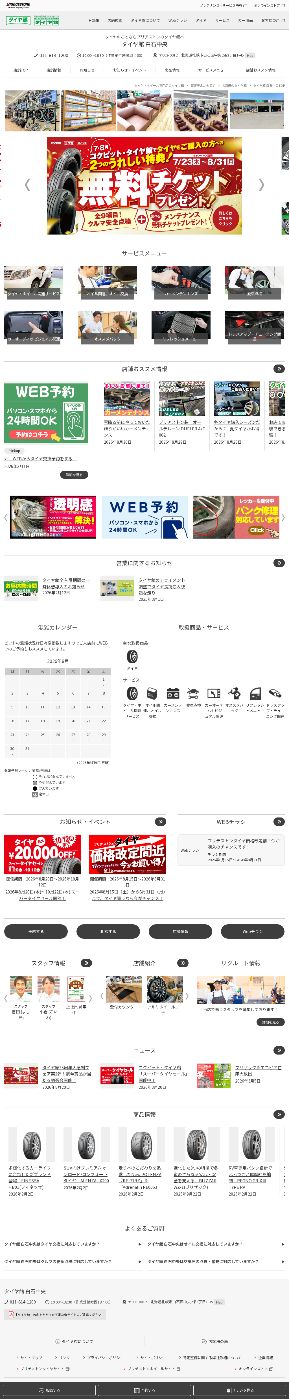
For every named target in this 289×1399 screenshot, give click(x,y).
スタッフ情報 (48, 963)
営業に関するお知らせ (144, 563)
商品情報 (172, 70)
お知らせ (87, 70)
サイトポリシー (153, 1357)
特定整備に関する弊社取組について (212, 1357)
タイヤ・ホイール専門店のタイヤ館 (159, 85)
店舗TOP (21, 70)
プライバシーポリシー (105, 1357)
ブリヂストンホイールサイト (151, 1368)
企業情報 (265, 1357)
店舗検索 (115, 20)
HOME (94, 20)
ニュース (144, 1050)
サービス (222, 20)
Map (250, 55)
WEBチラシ (231, 821)
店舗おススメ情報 (260, 70)
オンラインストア (267, 5)
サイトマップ (31, 1357)
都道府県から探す (203, 85)
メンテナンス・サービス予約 (221, 5)
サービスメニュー (212, 70)
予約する (36, 931)
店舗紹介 (144, 963)
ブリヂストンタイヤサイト (42, 1368)
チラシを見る (243, 1390)
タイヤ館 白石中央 (145, 44)
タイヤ (201, 20)
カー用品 (245, 20)
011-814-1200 (54, 55)
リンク (64, 1357)
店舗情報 (54, 70)
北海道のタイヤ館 (234, 85)
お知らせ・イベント (129, 70)
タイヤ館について (145, 20)
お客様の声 (270, 20)
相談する (108, 931)
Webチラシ (177, 20)
